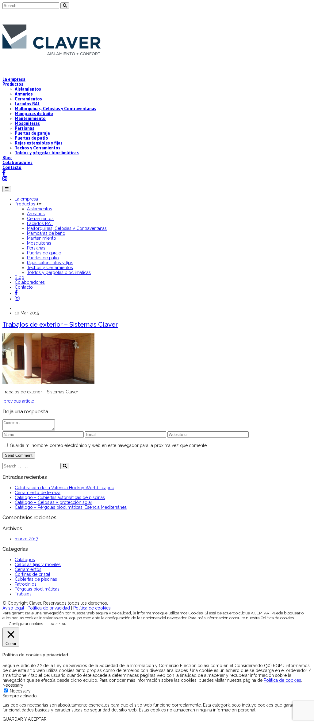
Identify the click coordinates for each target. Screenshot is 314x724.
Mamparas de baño (34, 113)
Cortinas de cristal (32, 574)
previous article (18, 401)
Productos (12, 84)
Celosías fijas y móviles (38, 564)
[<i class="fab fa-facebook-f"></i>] (16, 293)
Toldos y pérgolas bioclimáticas (47, 152)
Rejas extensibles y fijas (39, 143)
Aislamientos (28, 89)
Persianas (24, 128)
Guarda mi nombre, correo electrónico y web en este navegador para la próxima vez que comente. (109, 445)
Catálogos (25, 559)
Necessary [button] (12, 685)
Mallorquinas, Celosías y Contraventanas (55, 108)
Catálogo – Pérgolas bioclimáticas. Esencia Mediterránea (71, 507)
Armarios (24, 94)
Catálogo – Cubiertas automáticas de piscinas (60, 497)
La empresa (13, 79)
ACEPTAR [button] (59, 624)
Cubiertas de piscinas (36, 579)
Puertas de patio (31, 138)
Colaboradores (17, 162)
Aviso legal (13, 608)
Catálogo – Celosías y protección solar (53, 502)
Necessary (20, 690)
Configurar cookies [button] (26, 623)
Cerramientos (28, 98)
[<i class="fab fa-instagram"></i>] (17, 298)
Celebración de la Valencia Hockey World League (64, 487)
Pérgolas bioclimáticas (37, 589)
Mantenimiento (30, 118)
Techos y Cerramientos (37, 147)
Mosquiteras (27, 123)
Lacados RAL (27, 103)
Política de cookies (92, 608)
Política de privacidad (49, 608)
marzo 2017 (26, 538)
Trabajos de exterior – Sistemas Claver (60, 324)
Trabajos (23, 593)
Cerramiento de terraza (37, 492)
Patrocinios (25, 584)
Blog (7, 157)
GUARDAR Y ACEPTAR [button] (24, 719)
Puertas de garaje (32, 133)
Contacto (11, 167)
